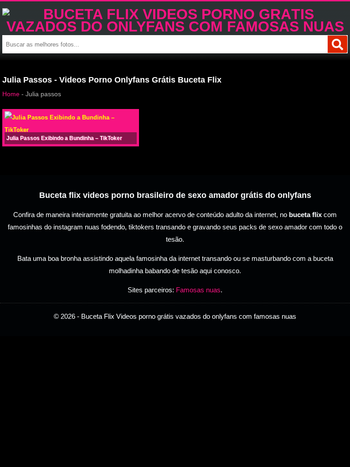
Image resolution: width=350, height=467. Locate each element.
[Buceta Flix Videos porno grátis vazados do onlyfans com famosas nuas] (175, 26)
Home (11, 94)
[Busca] (337, 44)
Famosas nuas (198, 290)
